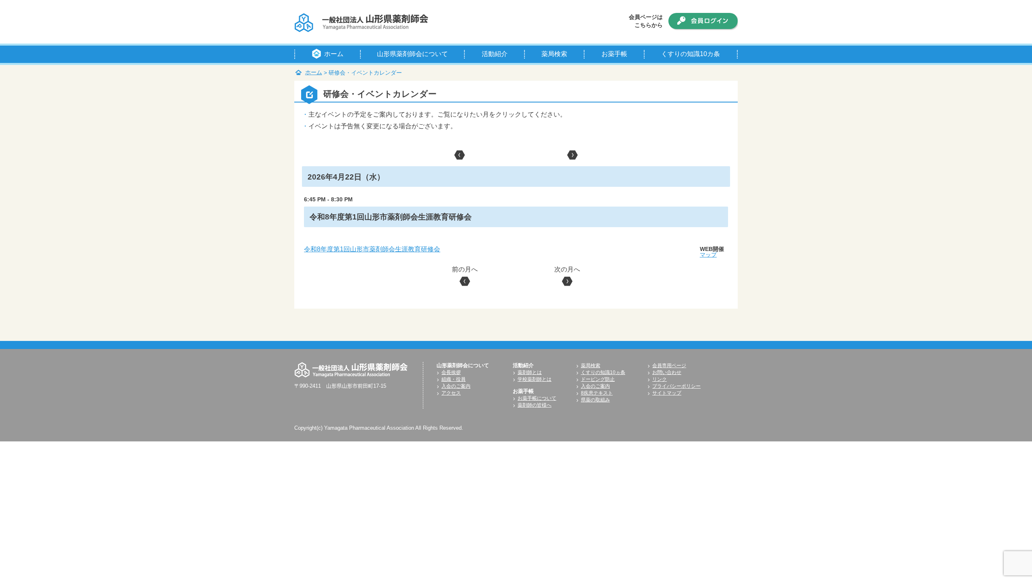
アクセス (451, 393)
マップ (708, 254)
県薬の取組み (595, 400)
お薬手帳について (537, 398)
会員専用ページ (669, 365)
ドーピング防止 (598, 379)
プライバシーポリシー (676, 386)
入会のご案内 (455, 386)
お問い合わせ (666, 372)
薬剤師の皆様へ (534, 405)
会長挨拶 (451, 372)
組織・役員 (453, 379)
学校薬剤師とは (534, 379)
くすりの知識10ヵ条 (603, 372)
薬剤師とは (530, 372)
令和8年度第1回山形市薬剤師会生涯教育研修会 (372, 249)
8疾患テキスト (597, 393)
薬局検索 (590, 365)
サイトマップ (666, 393)
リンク (659, 379)
